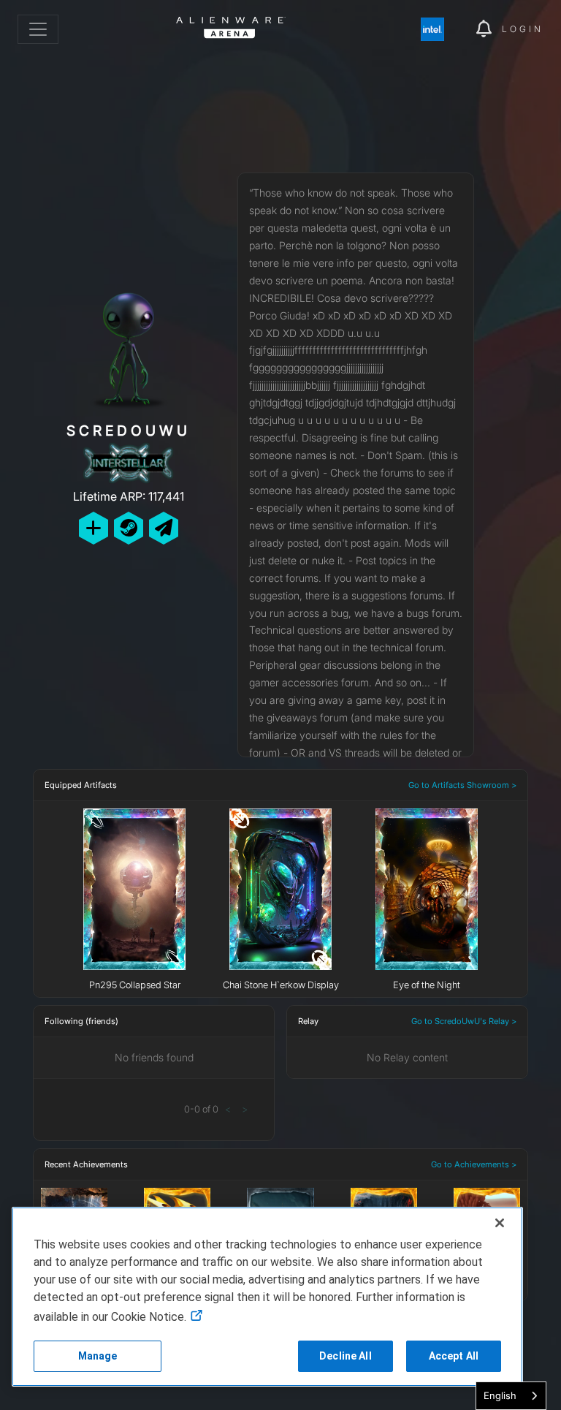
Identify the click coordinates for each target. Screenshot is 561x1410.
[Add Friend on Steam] (128, 528)
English (500, 1395)
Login (522, 28)
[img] (440, 29)
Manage (98, 1356)
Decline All (345, 1356)
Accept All (453, 1356)
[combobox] (511, 1395)
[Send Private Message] (163, 528)
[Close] (500, 1223)
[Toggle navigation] (38, 29)
